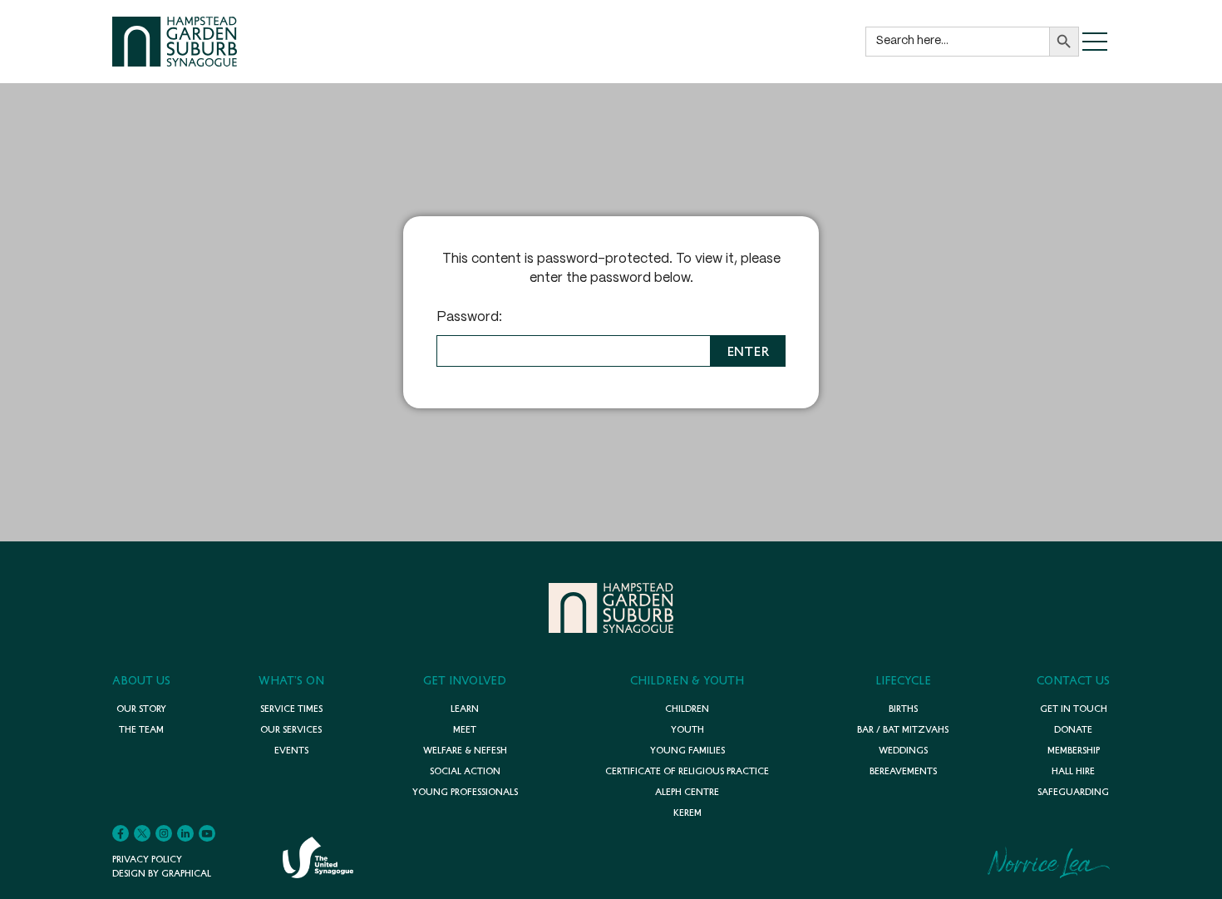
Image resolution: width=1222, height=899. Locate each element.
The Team (141, 729)
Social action (465, 770)
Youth (687, 729)
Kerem (687, 812)
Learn (465, 708)
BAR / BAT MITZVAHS (903, 729)
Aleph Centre (687, 791)
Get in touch (1073, 708)
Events (291, 749)
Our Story (141, 708)
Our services (291, 729)
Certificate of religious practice (687, 770)
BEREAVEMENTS (903, 770)
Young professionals (465, 791)
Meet (464, 729)
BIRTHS (903, 708)
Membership (1073, 749)
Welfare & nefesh (465, 749)
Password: (469, 317)
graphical (185, 872)
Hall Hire (1073, 770)
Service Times (291, 708)
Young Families (687, 749)
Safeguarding (1073, 791)
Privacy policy (147, 858)
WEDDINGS (903, 749)
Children (687, 708)
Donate (1073, 729)
